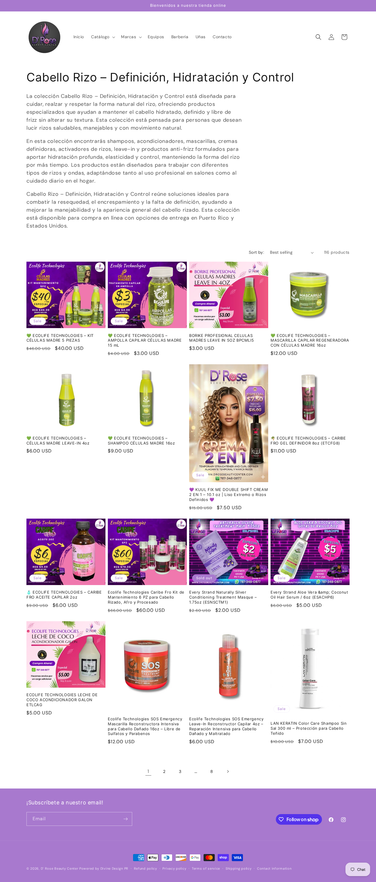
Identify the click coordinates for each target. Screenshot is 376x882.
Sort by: (256, 252)
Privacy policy (174, 868)
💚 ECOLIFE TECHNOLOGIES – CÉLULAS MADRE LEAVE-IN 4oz (58, 440)
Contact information (274, 868)
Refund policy (145, 868)
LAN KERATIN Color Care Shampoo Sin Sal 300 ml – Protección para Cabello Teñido (309, 728)
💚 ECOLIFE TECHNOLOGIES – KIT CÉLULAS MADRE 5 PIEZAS (60, 338)
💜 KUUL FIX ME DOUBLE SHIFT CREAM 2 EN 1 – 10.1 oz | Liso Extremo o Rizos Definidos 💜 (228, 494)
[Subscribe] (125, 819)
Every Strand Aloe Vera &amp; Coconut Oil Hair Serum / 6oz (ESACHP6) (309, 594)
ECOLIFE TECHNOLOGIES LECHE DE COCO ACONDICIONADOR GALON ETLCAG (62, 699)
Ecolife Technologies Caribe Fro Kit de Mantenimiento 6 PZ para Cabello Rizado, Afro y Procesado (146, 597)
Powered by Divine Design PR (103, 868)
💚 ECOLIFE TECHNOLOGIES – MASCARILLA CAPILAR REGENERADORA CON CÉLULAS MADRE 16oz (310, 340)
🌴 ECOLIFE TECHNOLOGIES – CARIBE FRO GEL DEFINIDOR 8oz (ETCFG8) (308, 440)
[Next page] (227, 771)
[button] (103, 37)
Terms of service (206, 868)
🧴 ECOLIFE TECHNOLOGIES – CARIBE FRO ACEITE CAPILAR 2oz (64, 594)
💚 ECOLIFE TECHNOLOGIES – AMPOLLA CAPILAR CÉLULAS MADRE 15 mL (145, 340)
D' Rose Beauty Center (59, 868)
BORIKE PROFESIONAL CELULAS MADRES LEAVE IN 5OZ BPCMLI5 (221, 338)
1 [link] (148, 771)
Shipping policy (239, 868)
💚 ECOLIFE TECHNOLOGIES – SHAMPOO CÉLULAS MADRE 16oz (141, 440)
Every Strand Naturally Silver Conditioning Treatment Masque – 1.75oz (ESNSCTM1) (223, 597)
